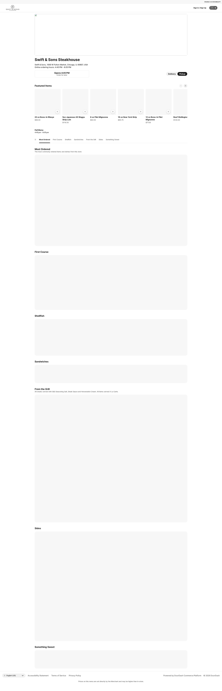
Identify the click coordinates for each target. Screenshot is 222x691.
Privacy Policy (75, 675)
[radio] (171, 74)
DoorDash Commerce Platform (187, 675)
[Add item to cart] (57, 111)
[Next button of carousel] (185, 86)
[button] (48, 105)
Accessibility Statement (38, 675)
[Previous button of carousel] (181, 86)
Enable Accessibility (212, 2)
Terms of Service (58, 675)
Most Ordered (44, 140)
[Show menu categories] (35, 139)
